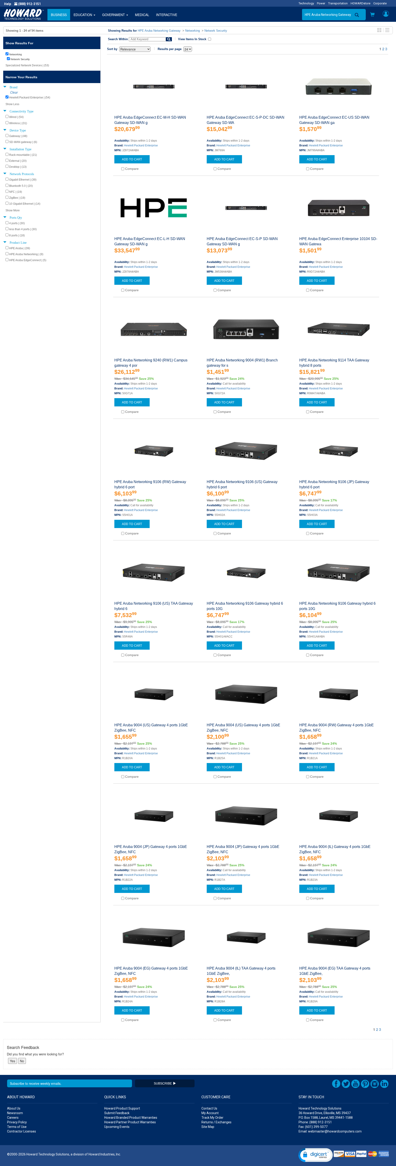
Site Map (207, 1127)
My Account (210, 1113)
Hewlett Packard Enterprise (141, 145)
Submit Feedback (116, 1113)
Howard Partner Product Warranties (130, 1122)
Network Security (215, 30)
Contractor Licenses (21, 1131)
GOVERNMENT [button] (114, 14)
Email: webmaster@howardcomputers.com (330, 1131)
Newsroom (15, 1113)
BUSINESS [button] (59, 14)
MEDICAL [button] (142, 14)
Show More (13, 210)
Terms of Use (17, 1127)
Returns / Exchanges (216, 1122)
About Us (13, 1108)
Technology (306, 3)
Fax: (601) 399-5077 (313, 1127)
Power (321, 3)
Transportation (338, 3)
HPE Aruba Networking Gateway (159, 30)
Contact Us (209, 1108)
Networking (192, 30)
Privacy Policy (17, 1122)
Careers (13, 1117)
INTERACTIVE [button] (166, 14)
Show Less (12, 104)
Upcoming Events (116, 1127)
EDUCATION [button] (83, 14)
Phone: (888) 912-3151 (315, 1122)
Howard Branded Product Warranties (130, 1117)
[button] (372, 15)
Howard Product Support (122, 1108)
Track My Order (212, 1117)
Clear (14, 92)
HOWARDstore (360, 3)
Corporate (380, 3)
